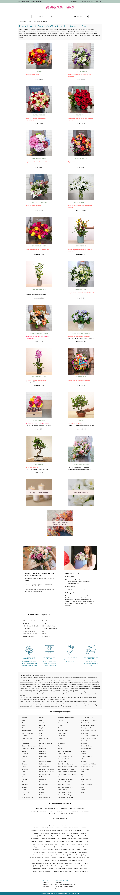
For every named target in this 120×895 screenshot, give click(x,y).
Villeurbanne (46, 636)
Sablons (60, 748)
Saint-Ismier (62, 777)
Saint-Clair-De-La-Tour (65, 756)
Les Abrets (42, 782)
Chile (63, 833)
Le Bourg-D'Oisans (45, 761)
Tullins (83, 759)
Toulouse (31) (59, 814)
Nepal (65, 852)
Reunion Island (77, 858)
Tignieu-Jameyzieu (86, 756)
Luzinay (41, 790)
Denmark (59, 836)
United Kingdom (57, 871)
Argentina (66, 825)
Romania (86, 858)
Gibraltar (48, 841)
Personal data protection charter (64, 887)
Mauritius (71, 849)
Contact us (74, 1)
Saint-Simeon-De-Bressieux (31, 626)
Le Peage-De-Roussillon (49, 628)
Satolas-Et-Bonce (86, 746)
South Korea (54, 866)
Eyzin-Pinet (26, 628)
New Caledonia (83, 852)
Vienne (83, 772)
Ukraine (35, 871)
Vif (82, 774)
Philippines (40, 858)
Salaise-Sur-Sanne (28, 636)
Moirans (41, 795)
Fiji (58, 838)
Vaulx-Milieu (85, 769)
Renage (60, 738)
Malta (56, 849)
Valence (44, 634)
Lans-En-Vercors (44, 759)
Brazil (66, 830)
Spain (62, 866)
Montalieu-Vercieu (44, 797)
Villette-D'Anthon (86, 784)
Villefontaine (85, 782)
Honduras (70, 841)
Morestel (60, 720)
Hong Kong (79, 841)
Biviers (24, 728)
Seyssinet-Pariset (86, 748)
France (30, 21)
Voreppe (83, 795)
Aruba (80, 825)
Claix (23, 761)
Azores (51, 828)
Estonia (43, 838)
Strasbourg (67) (85, 811)
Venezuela (54, 874)
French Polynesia (83, 838)
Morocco (59, 852)
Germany (40, 841)
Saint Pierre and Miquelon (76, 860)
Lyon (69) (33, 811)
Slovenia (37, 866)
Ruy (59, 746)
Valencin (83, 761)
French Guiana (72, 838)
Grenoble (42, 725)
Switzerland (36, 868)
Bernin (24, 725)
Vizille (83, 790)
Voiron (83, 792)
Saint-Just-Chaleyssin (64, 784)
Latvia (44, 847)
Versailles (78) (69, 814)
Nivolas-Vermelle (63, 723)
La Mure (41, 746)
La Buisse (42, 741)
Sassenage (84, 743)
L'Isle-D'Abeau (43, 738)
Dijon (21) (72, 808)
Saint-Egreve (62, 761)
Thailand (50, 868)
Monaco (43, 852)
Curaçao (46, 836)
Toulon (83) (50, 814)
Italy (56, 844)
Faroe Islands (51, 838)
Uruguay (77, 871)
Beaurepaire (43, 21)
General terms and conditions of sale (65, 884)
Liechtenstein (59, 847)
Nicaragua (45, 855)
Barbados (34, 830)
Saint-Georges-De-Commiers (67, 774)
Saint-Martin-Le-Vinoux (65, 797)
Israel (51, 844)
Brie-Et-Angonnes (27, 733)
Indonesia (40, 844)
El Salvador (36, 838)
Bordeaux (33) (38, 808)
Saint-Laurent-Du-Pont (65, 787)
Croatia (34, 836)
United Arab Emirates (45, 871)
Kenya (80, 844)
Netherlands (73, 852)
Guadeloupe (62, 841)
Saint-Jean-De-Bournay (30, 634)
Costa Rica (83, 833)
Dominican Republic (70, 836)
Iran (46, 844)
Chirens (24, 756)
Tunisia (70, 868)
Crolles (24, 774)
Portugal (53, 858)
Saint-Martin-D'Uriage (65, 795)
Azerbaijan (43, 828)
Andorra (39, 825)
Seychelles (77, 863)
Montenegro (51, 852)
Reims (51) (75, 811)
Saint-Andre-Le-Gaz (64, 751)
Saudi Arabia (68, 863)
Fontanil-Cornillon (27, 797)
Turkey (76, 868)
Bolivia (47, 830)
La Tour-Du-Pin (44, 751)
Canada (36, 833)
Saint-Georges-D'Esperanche (67, 772)
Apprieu (24, 723)
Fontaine (24, 795)
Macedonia (36, 849)
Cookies (57, 889)
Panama (78, 855)
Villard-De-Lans (86, 779)
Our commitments (47, 884)
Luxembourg (76, 847)
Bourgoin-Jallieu (27, 730)
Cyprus (53, 836)
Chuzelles (25, 759)
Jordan (74, 844)
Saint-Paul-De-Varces (87, 723)
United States (68, 871)
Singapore (85, 863)
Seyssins (83, 751)
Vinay (82, 787)
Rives (59, 741)
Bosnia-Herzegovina (57, 830)
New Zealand (36, 855)
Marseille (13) (42, 811)
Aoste (23, 720)
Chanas (44, 623)
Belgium (41, 830)
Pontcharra (61, 736)
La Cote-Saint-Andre (29, 631)
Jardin (43, 631)
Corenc (24, 766)
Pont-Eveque (62, 733)
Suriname (76, 866)
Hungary (87, 841)
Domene (24, 782)
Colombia (75, 833)
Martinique (64, 849)
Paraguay (85, 855)
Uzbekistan (85, 871)
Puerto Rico (62, 858)
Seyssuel (83, 754)
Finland (64, 838)
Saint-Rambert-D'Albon (49, 626)
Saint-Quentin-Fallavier (88, 728)
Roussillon (45, 621)
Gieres (41, 720)
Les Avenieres (43, 784)
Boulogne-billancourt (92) (51, 808)
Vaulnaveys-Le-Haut (87, 766)
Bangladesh (83, 828)
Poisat (60, 728)
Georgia (33, 841)
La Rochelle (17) (81, 808)
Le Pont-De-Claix (44, 774)
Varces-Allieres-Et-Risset (88, 764)
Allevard (24, 718)
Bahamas (57, 828)
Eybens (24, 790)
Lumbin (41, 787)
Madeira (43, 849)
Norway (58, 855)
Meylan (41, 792)
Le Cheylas (42, 764)
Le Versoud (42, 779)
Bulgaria (79, 830)
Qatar (69, 858)
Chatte (24, 751)
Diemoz (24, 777)
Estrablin (24, 787)
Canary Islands (45, 833)
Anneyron (26, 623)
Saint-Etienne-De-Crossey (66, 764)
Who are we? (45, 882)
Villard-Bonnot (85, 777)
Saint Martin (63, 860)
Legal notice (58, 882)
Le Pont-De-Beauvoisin (46, 772)
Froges (41, 718)
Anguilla (46, 825)
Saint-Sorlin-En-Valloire (30, 621)
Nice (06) (59, 811)
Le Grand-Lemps (44, 766)
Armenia (74, 825)
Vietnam (62, 874)
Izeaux (41, 730)
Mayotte (79, 849)
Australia (86, 825)
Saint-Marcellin (62, 790)
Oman (65, 855)
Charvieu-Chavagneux (28, 746)
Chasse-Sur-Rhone (28, 748)
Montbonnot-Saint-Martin (66, 718)
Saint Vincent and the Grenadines (41, 863)
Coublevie (25, 769)
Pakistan (71, 855)
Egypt (86, 836)
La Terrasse (42, 748)
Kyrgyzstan (37, 847)
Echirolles (25, 784)
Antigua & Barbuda (56, 825)
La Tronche (42, 754)
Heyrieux (42, 728)
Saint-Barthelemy (58, 863)
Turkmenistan (83, 868)
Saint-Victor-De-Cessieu (88, 738)
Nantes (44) (52, 811)
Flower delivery (23, 21)
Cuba (40, 836)
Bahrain (65, 828)
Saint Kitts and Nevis (43, 860)
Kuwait (86, 844)
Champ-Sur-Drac (27, 738)
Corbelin (24, 764)
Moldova (36, 852)
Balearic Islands (73, 828)
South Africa (45, 866)
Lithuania (68, 847)
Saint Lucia (54, 860)
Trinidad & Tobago (60, 868)
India (34, 844)
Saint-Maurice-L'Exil (87, 718)
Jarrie (40, 736)
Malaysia (50, 849)
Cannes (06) (64, 808)
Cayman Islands (55, 833)
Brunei (72, 830)
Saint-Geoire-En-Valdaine (66, 769)
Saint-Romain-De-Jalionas (89, 730)
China (68, 833)
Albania (33, 825)
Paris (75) (67, 811)
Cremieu (24, 772)
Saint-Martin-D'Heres (64, 792)
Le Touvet (42, 777)
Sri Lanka (68, 866)
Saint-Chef (61, 754)
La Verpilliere (43, 756)
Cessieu (24, 736)
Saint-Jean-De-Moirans (65, 782)
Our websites (45, 887)
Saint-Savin (84, 733)
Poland (47, 858)
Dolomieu (25, 779)
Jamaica (62, 844)
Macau (84, 847)
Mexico (85, 849)
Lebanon (51, 847)
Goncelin (42, 723)
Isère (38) (36, 21)
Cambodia (86, 830)
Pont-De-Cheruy (63, 730)
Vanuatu (47, 874)
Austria (36, 828)
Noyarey (60, 725)
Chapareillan (26, 743)
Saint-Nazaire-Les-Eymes (88, 720)
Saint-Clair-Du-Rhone (65, 759)
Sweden (83, 866)
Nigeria (52, 855)
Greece (54, 841)
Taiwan (44, 868)
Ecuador (80, 836)
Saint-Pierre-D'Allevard (88, 725)
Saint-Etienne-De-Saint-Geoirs (67, 766)
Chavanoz (25, 754)
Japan (68, 844)
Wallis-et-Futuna (71, 874)
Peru (33, 858)
